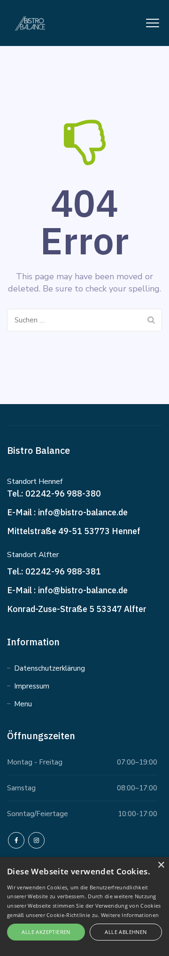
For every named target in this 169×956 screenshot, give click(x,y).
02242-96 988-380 (63, 493)
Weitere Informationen (130, 914)
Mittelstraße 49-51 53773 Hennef (73, 531)
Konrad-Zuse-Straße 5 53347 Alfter (76, 609)
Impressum (31, 686)
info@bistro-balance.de (83, 512)
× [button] (160, 865)
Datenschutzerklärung (49, 668)
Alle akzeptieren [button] (46, 931)
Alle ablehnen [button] (125, 931)
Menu (23, 704)
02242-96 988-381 (63, 571)
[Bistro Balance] (32, 23)
